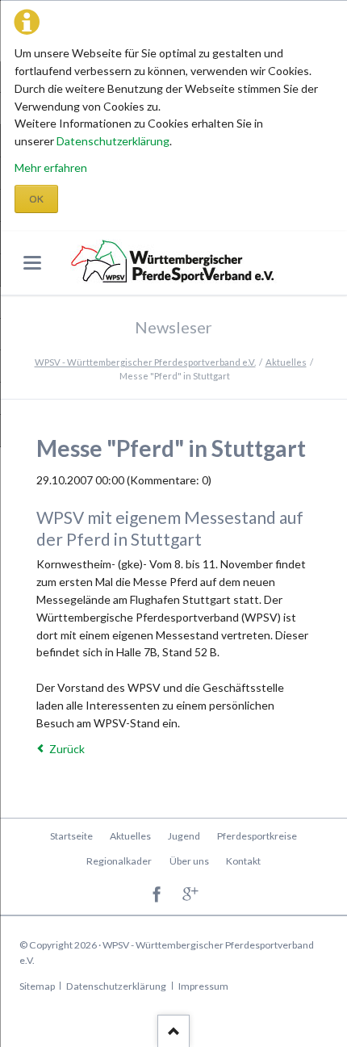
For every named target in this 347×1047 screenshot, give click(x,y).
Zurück (67, 749)
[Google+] (191, 895)
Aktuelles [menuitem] (130, 836)
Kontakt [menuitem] (243, 861)
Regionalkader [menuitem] (119, 861)
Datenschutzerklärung (112, 141)
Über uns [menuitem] (189, 861)
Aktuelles (286, 362)
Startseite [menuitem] (71, 836)
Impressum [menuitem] (203, 986)
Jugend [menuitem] (184, 836)
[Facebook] (157, 895)
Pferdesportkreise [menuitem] (257, 836)
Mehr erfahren (51, 167)
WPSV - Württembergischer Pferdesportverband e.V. (145, 362)
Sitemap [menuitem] (37, 986)
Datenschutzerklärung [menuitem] (116, 986)
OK (36, 199)
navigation (32, 263)
